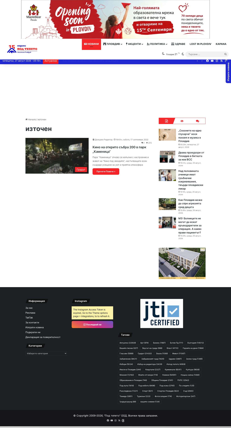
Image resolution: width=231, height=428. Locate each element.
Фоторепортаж (185, 396)
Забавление (128, 359)
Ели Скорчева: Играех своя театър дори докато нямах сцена (93, 60)
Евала (162, 353)
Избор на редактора (149, 364)
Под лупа (127, 385)
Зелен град (194, 359)
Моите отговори (148, 375)
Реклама (30, 312)
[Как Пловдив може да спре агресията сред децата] (167, 204)
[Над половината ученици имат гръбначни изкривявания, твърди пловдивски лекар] (167, 175)
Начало (32, 119)
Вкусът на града (152, 348)
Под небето (146, 385)
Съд (188, 391)
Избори (126, 364)
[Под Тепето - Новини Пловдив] (22, 49)
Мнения (127, 375)
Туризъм (143, 396)
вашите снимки (150, 401)
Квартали (152, 369)
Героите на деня (193, 348)
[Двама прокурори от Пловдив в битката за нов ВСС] (167, 157)
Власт (172, 348)
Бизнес (159, 343)
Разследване (129, 391)
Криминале (173, 369)
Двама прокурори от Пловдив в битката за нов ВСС (191, 156)
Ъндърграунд (128, 401)
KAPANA (221, 43)
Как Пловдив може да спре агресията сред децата (190, 203)
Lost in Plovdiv (200, 43)
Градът (145, 353)
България (195, 343)
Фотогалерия (163, 396)
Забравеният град (152, 359)
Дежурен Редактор (104, 139)
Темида (126, 396)
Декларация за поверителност (42, 337)
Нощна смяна (190, 375)
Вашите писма (129, 348)
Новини (93, 43)
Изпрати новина (34, 327)
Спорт (147, 391)
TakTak (29, 317)
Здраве (179, 43)
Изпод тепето (176, 364)
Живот (178, 353)
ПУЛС (183, 380)
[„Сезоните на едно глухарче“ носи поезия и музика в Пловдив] (167, 135)
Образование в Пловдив (133, 380)
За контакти (32, 322)
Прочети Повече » (105, 171)
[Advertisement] (115, 91)
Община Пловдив (162, 380)
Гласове (126, 353)
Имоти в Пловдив (130, 369)
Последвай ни (94, 324)
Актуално (128, 343)
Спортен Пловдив (168, 391)
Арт (144, 343)
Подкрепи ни (32, 332)
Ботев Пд (176, 343)
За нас (29, 307)
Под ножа (167, 385)
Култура (193, 369)
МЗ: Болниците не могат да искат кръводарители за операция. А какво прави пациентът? (189, 225)
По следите (186, 385)
